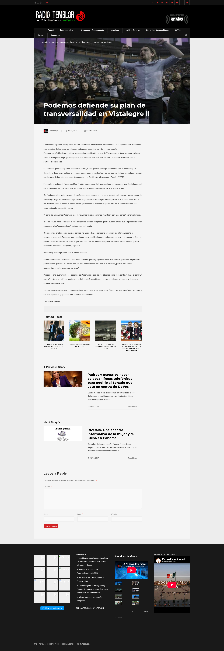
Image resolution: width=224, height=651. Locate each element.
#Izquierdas (53, 42)
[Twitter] (157, 2)
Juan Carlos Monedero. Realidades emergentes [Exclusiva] (53, 346)
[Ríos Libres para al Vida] (118, 590)
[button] (39, 560)
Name (46, 514)
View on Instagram (53, 608)
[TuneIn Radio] (182, 2)
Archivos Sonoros (132, 30)
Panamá (51, 30)
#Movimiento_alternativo (68, 42)
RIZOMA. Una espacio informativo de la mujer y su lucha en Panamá (111, 434)
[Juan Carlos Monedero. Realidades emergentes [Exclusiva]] (54, 331)
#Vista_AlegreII (106, 42)
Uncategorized (91, 131)
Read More (132, 407)
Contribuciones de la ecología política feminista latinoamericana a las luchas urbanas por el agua (92, 561)
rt (57, 131)
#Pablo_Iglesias (84, 42)
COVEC (177, 30)
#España (44, 42)
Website (114, 514)
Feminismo (114, 30)
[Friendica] (162, 2)
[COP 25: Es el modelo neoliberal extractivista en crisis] (105, 331)
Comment (48, 486)
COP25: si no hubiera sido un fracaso (80, 345)
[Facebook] (152, 2)
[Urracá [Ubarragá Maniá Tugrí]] (135, 597)
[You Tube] (172, 2)
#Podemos (95, 42)
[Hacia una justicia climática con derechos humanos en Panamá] (118, 597)
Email (80, 514)
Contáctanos (56, 35)
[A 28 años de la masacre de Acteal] (118, 583)
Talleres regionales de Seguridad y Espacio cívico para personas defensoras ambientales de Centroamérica (92, 589)
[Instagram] (167, 2)
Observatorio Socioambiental (92, 30)
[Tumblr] (177, 2)
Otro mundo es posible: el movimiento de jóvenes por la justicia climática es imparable (132, 347)
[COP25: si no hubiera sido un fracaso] (79, 331)
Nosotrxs (40, 35)
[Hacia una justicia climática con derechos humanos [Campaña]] (135, 590)
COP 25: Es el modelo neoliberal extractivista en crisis (106, 346)
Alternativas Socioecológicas (157, 30)
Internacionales (66, 30)
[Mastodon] (187, 2)
